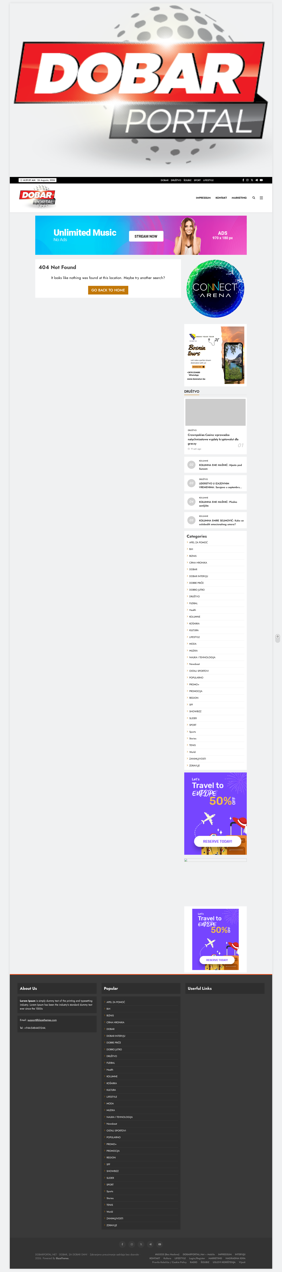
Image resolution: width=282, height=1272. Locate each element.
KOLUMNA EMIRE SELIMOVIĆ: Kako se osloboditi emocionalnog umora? (221, 522)
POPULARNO (196, 677)
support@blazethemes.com (42, 1020)
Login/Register (197, 1258)
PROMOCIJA (195, 691)
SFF (191, 705)
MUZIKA (193, 650)
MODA (192, 644)
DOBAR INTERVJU (198, 576)
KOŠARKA (194, 623)
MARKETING (239, 198)
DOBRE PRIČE (196, 583)
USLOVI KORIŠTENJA (224, 1262)
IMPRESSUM (203, 198)
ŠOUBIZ (187, 180)
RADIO (193, 1262)
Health (192, 610)
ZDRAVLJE (194, 765)
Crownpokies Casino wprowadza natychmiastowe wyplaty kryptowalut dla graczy (213, 439)
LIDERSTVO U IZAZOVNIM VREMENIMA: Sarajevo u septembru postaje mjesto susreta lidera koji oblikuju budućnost (219, 489)
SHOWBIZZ (195, 711)
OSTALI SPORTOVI (199, 671)
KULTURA (194, 630)
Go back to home (108, 290)
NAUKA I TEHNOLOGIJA (202, 657)
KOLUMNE (203, 460)
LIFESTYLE (208, 180)
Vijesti (242, 1262)
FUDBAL (193, 603)
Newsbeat (194, 664)
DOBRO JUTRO (197, 590)
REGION (193, 698)
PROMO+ (194, 684)
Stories (192, 738)
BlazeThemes (62, 1258)
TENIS (192, 745)
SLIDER (193, 718)
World (192, 752)
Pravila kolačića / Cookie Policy (169, 1262)
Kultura (167, 1258)
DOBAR (164, 180)
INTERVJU (240, 1254)
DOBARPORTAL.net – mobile (199, 1254)
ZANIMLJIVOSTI (197, 759)
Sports (192, 732)
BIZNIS (192, 556)
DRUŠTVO (176, 180)
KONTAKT (221, 198)
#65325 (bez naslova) (167, 1254)
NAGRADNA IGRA (235, 1258)
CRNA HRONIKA (198, 562)
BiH (191, 549)
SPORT (197, 180)
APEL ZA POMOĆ (198, 542)
